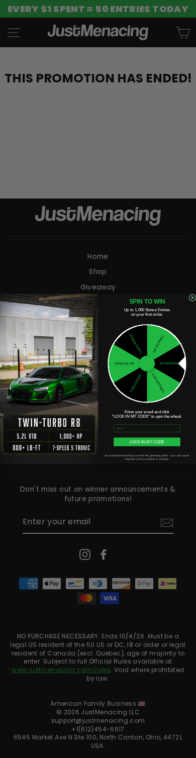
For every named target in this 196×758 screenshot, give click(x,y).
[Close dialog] (192, 298)
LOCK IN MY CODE (147, 442)
